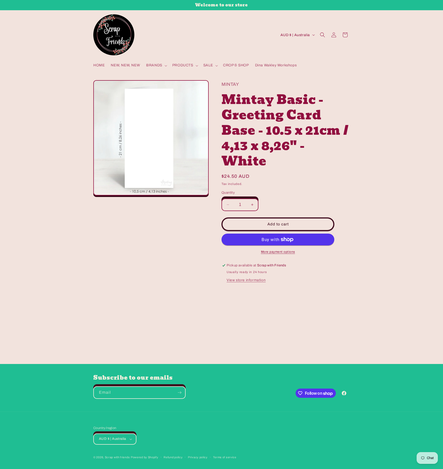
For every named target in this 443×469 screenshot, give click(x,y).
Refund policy (173, 457)
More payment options (278, 252)
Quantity (228, 192)
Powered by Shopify (144, 457)
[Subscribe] (179, 392)
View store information (246, 280)
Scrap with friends (117, 457)
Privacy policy (198, 457)
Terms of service (224, 457)
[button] (156, 65)
